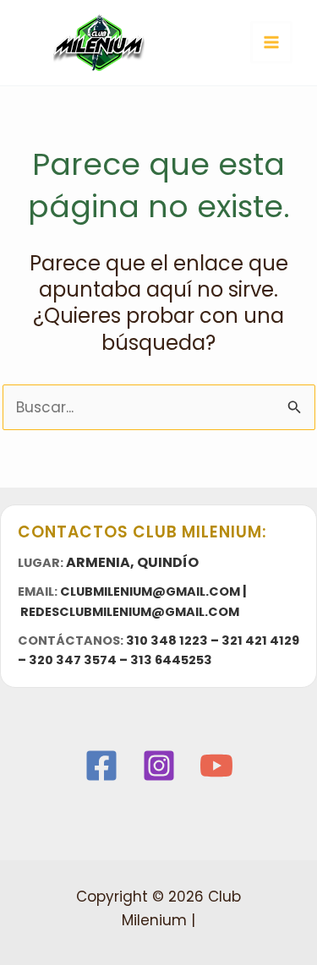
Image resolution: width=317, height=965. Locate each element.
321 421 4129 (260, 640)
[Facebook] (101, 765)
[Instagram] (159, 765)
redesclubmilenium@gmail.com (129, 611)
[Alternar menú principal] (271, 42)
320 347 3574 (73, 660)
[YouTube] (216, 765)
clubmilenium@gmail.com (150, 591)
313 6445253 (171, 660)
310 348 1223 (167, 640)
